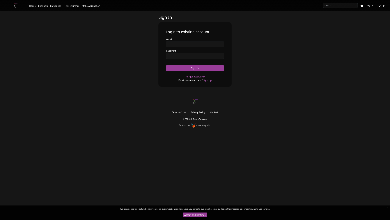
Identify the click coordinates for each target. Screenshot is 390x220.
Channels (43, 5)
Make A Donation (91, 5)
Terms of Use (179, 112)
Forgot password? (195, 76)
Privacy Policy (198, 112)
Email (169, 39)
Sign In (370, 5)
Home (32, 5)
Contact (214, 112)
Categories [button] (55, 5)
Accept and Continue (195, 214)
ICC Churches (72, 5)
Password (171, 50)
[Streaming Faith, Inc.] (201, 125)
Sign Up (381, 5)
